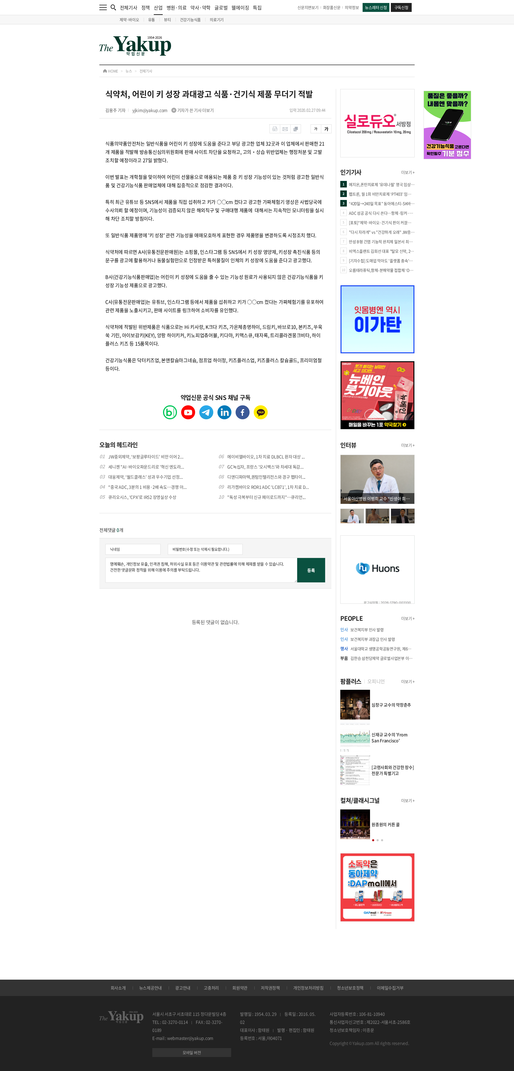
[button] (373, 840)
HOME (112, 71)
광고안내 (182, 988)
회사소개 (118, 988)
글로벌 (221, 7)
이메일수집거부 (390, 988)
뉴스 (129, 71)
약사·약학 (200, 7)
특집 (257, 7)
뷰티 (167, 19)
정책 (145, 7)
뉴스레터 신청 (376, 7)
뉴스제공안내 (150, 988)
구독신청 (401, 7)
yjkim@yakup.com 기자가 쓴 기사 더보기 (173, 110)
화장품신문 (332, 7)
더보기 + (408, 172)
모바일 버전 (192, 1052)
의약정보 (352, 7)
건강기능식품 (190, 19)
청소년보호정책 (350, 988)
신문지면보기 (308, 7)
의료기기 (217, 19)
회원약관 (239, 988)
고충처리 (211, 988)
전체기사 (128, 7)
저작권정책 (270, 988)
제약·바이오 (129, 19)
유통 (151, 19)
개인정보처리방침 (308, 988)
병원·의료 (177, 7)
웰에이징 (240, 7)
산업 (158, 7)
